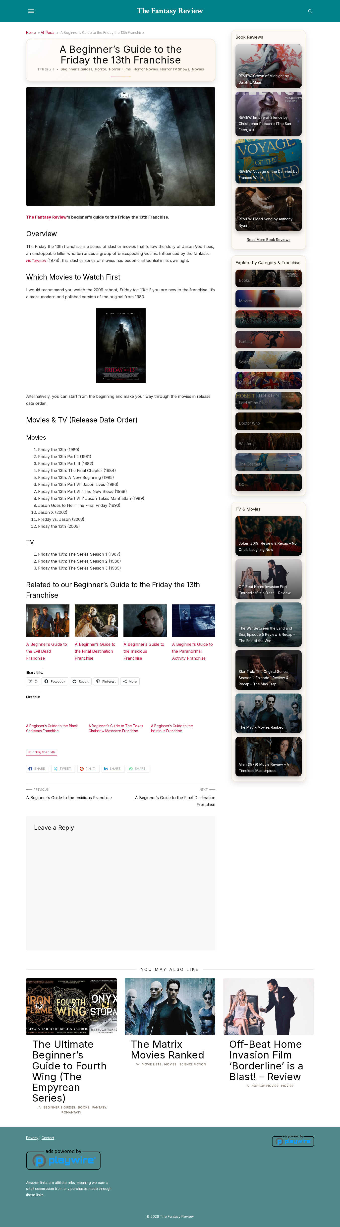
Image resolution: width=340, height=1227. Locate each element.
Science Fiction (192, 1064)
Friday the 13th (43, 752)
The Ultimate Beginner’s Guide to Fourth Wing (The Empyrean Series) (69, 1071)
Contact (48, 1138)
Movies (198, 69)
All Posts (48, 32)
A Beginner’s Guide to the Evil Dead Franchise (46, 651)
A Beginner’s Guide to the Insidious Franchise (143, 651)
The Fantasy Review (170, 11)
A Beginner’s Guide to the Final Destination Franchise (95, 651)
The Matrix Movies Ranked (167, 1049)
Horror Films (120, 69)
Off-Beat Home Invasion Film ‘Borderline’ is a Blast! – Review (266, 1060)
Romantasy (71, 1112)
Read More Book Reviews (268, 239)
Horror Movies (145, 69)
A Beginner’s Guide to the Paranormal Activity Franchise (192, 651)
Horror (100, 69)
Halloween (36, 260)
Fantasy (99, 1107)
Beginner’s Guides (76, 69)
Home (31, 32)
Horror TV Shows (174, 69)
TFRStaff (46, 69)
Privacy (32, 1138)
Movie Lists (152, 1064)
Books (84, 1107)
